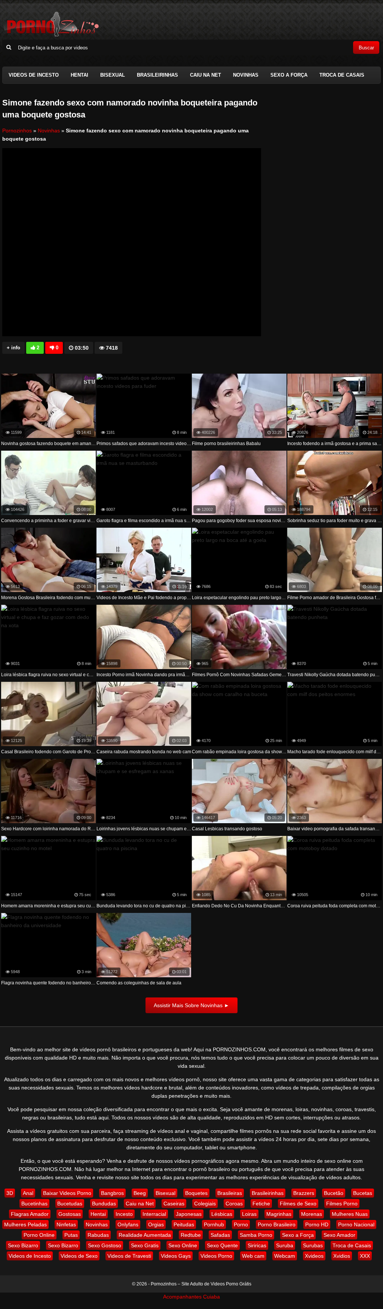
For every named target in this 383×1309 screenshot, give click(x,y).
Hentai (79, 75)
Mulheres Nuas (350, 1214)
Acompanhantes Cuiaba (191, 1297)
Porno (241, 1224)
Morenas (311, 1214)
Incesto (124, 1214)
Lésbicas (221, 1214)
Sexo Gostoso (104, 1245)
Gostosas (69, 1214)
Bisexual (112, 75)
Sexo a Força (288, 75)
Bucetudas (69, 1204)
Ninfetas (66, 1224)
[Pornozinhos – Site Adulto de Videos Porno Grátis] (50, 36)
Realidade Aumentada (145, 1235)
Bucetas (362, 1193)
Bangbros (112, 1193)
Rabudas (98, 1235)
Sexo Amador (339, 1235)
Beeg (140, 1193)
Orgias (156, 1224)
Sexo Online (182, 1245)
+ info (13, 347)
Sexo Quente (222, 1245)
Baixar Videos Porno (67, 1193)
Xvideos (314, 1256)
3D (9, 1193)
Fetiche (261, 1204)
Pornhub (214, 1224)
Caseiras (173, 1204)
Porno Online (39, 1235)
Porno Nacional (356, 1224)
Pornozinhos (17, 131)
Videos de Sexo (79, 1256)
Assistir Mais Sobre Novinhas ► (191, 1005)
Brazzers (303, 1193)
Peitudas (184, 1224)
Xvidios (341, 1256)
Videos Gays (176, 1256)
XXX (365, 1256)
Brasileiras (229, 1193)
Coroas (234, 1204)
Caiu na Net (205, 75)
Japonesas (189, 1214)
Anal (28, 1193)
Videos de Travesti (129, 1256)
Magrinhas (278, 1214)
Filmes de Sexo (298, 1204)
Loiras (249, 1214)
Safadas (220, 1235)
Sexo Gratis (145, 1245)
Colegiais (205, 1204)
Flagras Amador (30, 1214)
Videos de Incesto (34, 75)
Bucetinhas (34, 1204)
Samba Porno (256, 1235)
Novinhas (245, 75)
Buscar (366, 47)
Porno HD (316, 1224)
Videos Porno (216, 1256)
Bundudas (104, 1204)
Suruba (284, 1245)
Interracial (154, 1214)
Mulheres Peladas (25, 1224)
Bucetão (333, 1193)
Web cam (253, 1256)
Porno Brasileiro (276, 1224)
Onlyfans (127, 1224)
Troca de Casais (341, 75)
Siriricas (257, 1245)
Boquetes (196, 1193)
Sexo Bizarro (23, 1245)
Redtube (191, 1235)
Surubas (313, 1245)
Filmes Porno (342, 1204)
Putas (71, 1235)
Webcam (284, 1256)
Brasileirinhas (157, 75)
